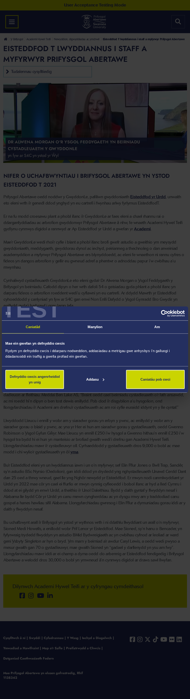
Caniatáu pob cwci (155, 379)
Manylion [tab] (95, 327)
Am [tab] (157, 327)
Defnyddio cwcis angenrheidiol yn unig (35, 379)
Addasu (92, 379)
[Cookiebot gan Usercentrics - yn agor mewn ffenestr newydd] (164, 313)
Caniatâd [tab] (33, 327)
